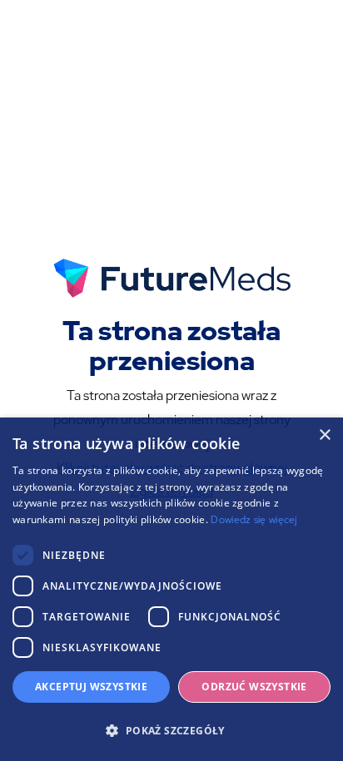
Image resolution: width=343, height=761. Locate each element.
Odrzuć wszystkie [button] (253, 686)
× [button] (324, 435)
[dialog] (171, 589)
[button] (171, 731)
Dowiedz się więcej (253, 519)
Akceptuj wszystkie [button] (91, 686)
